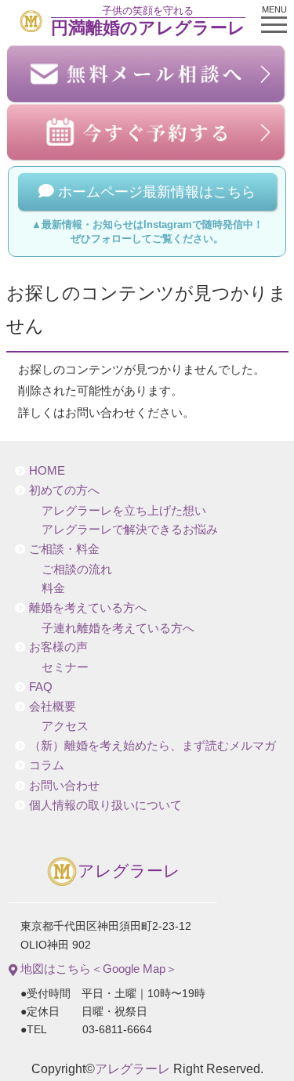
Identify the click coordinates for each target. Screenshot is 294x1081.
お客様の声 (58, 647)
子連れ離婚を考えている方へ (118, 628)
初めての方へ (64, 490)
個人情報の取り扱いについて (105, 805)
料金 (53, 588)
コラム (46, 765)
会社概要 (52, 706)
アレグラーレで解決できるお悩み (130, 529)
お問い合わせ (64, 785)
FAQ (41, 687)
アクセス (65, 726)
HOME (47, 471)
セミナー (65, 667)
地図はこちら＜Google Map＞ (97, 968)
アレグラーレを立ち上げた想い (124, 510)
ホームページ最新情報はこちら (155, 192)
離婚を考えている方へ (88, 608)
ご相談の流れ (77, 569)
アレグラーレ (129, 871)
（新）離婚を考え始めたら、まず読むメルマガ (152, 745)
